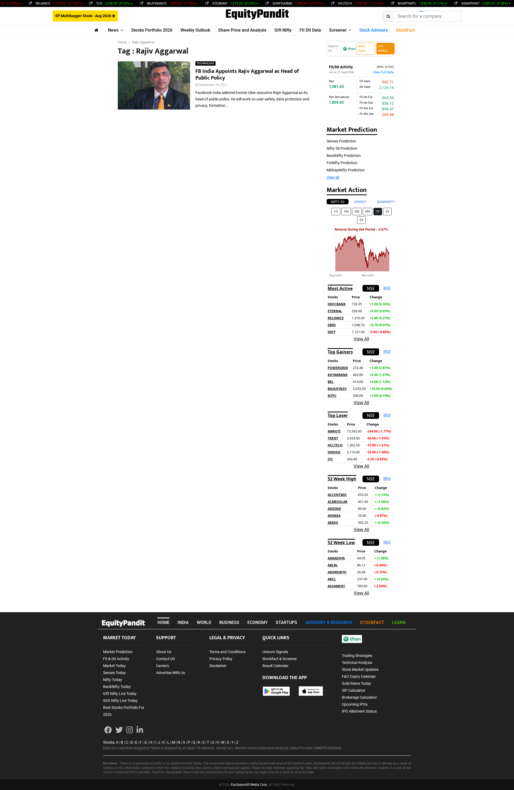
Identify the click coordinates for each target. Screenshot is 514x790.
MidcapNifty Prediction (346, 170)
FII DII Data (310, 30)
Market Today (114, 666)
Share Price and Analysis (242, 30)
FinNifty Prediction (342, 163)
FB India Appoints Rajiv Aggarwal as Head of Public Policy (247, 74)
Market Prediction (118, 652)
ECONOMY (257, 622)
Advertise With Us (170, 673)
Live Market (382, 48)
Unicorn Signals (275, 652)
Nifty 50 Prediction (342, 148)
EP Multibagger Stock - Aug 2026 (83, 16)
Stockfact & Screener (279, 659)
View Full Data (383, 72)
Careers (162, 666)
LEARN (399, 622)
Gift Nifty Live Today (120, 693)
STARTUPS (286, 622)
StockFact (405, 30)
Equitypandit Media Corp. (249, 785)
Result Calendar (275, 666)
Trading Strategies (357, 655)
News (113, 30)
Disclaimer (217, 666)
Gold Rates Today (356, 683)
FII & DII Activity (116, 659)
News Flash (361, 48)
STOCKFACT (372, 622)
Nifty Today (112, 680)
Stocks (108, 742)
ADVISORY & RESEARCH (328, 622)
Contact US (165, 659)
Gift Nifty (283, 30)
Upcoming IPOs (355, 704)
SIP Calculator (353, 690)
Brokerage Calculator (359, 697)
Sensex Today (114, 673)
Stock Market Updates (360, 669)
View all (333, 177)
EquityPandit (257, 14)
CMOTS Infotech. (328, 748)
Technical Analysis (357, 662)
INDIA (183, 622)
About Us (163, 652)
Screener (338, 30)
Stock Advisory (373, 30)
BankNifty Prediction (344, 155)
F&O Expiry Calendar (359, 676)
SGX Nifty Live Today (120, 700)
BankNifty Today (117, 686)
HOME (163, 622)
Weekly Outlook (195, 30)
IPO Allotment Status (359, 711)
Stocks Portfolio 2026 (151, 30)
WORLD (204, 622)
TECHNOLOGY (205, 63)
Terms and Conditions (227, 652)
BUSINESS (229, 622)
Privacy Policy (220, 659)
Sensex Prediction (341, 141)
